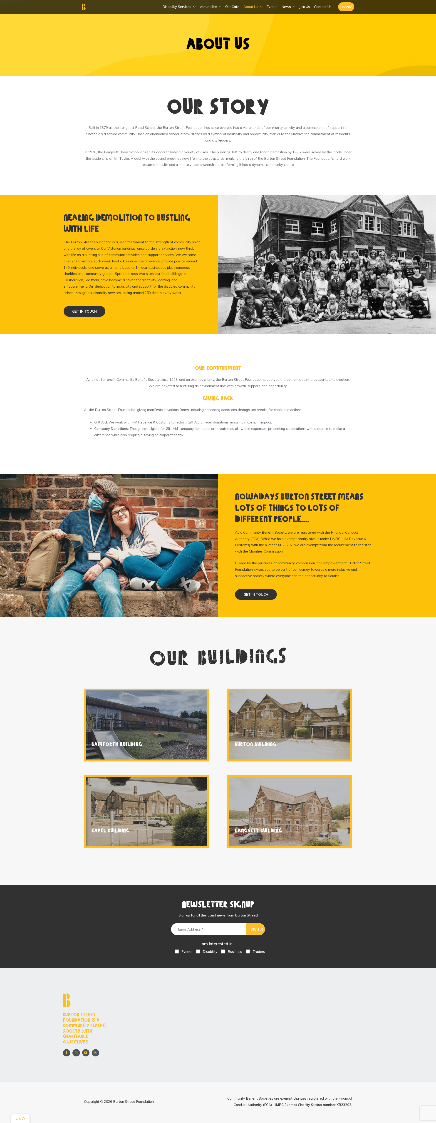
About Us (250, 7)
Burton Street (104, 6)
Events (272, 7)
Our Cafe (232, 7)
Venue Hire (208, 7)
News (286, 7)
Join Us (304, 7)
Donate (346, 7)
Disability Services (176, 7)
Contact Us (323, 7)
